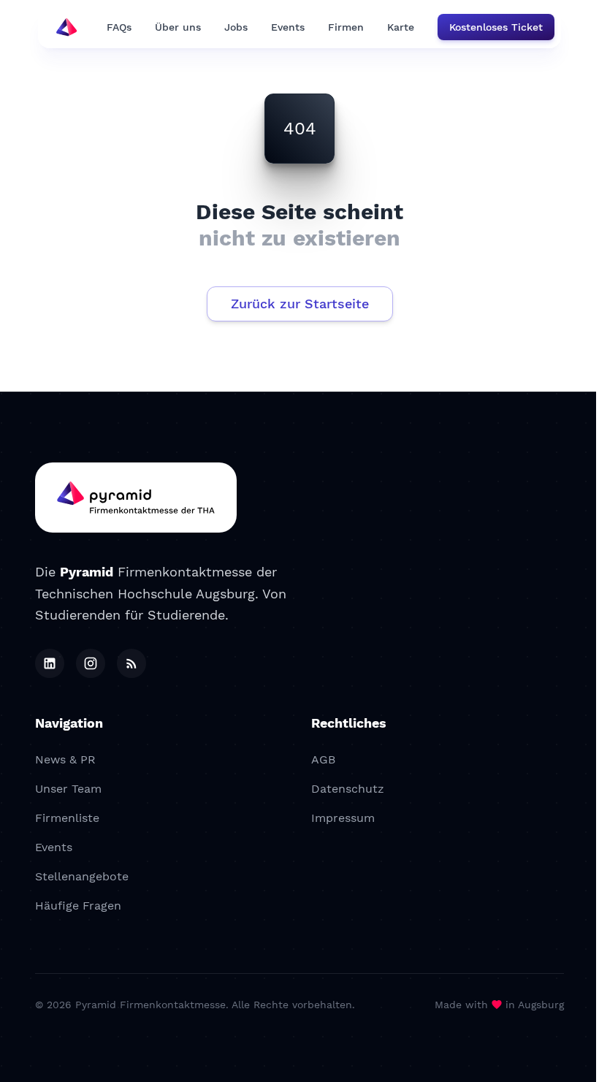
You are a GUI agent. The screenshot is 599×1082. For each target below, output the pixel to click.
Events (288, 27)
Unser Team (68, 789)
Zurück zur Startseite (300, 303)
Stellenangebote (82, 876)
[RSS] (131, 663)
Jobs (236, 27)
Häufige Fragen (78, 906)
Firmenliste (67, 818)
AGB (323, 759)
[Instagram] (90, 663)
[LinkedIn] (49, 663)
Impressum (343, 818)
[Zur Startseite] (136, 497)
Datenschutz (347, 789)
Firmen (346, 27)
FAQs (119, 27)
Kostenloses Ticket (496, 27)
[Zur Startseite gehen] (66, 27)
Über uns (178, 27)
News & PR (65, 759)
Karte (400, 27)
